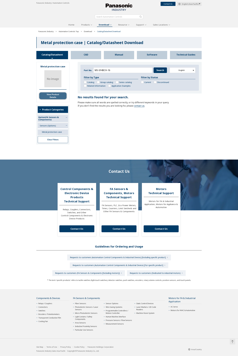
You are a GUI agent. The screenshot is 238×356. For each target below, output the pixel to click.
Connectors (43, 307)
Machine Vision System (145, 313)
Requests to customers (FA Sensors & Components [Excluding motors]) (87, 273)
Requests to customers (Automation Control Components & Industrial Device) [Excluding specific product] (118, 257)
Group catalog (106, 82)
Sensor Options (112, 303)
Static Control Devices (145, 303)
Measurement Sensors (115, 324)
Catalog (90, 82)
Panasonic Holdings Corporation (100, 347)
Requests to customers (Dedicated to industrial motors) (155, 273)
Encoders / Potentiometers (49, 314)
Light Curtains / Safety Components (83, 318)
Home (71, 24)
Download (104, 24)
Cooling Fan (43, 321)
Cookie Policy (79, 347)
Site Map (39, 347)
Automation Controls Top (69, 31)
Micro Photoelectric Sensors (86, 313)
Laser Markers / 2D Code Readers (146, 308)
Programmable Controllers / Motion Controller (117, 311)
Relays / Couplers (45, 303)
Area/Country (196, 349)
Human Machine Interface (116, 317)
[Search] (140, 17)
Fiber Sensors (80, 303)
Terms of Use (51, 347)
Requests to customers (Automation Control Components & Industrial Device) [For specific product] (118, 265)
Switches (41, 310)
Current (147, 82)
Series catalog (125, 82)
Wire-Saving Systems (114, 307)
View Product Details (53, 95)
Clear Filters (53, 139)
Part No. (88, 70)
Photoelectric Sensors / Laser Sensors (86, 308)
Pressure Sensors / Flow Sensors (119, 320)
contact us (139, 105)
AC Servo (174, 307)
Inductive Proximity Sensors (86, 326)
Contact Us (168, 4)
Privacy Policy (65, 347)
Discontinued (163, 82)
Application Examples (121, 86)
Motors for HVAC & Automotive (183, 310)
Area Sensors (80, 323)
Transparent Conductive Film (49, 318)
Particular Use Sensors (84, 330)
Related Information (96, 86)
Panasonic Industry (46, 31)
